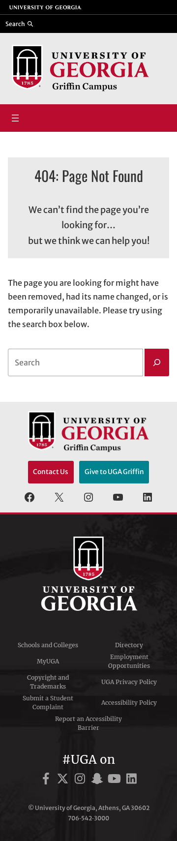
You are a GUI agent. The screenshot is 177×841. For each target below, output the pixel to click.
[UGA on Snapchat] (98, 780)
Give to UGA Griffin (114, 472)
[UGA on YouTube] (115, 780)
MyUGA (48, 661)
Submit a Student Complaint (48, 702)
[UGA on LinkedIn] (131, 780)
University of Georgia (88, 574)
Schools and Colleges (48, 645)
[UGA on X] (64, 780)
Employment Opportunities (129, 661)
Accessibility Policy (129, 702)
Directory (129, 645)
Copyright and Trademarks (48, 682)
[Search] (157, 362)
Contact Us (50, 472)
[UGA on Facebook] (47, 780)
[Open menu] (15, 118)
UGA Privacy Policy (129, 682)
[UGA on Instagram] (81, 780)
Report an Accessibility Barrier (88, 723)
